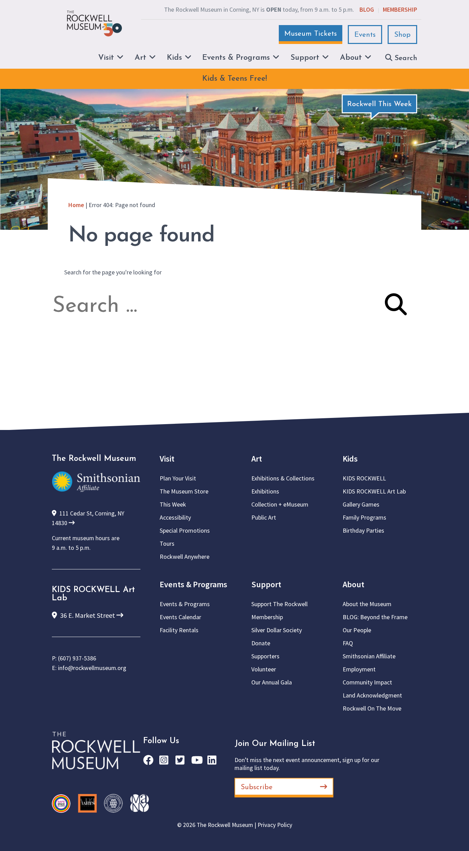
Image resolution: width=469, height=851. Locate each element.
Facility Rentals (179, 630)
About (353, 584)
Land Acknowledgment (372, 695)
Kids (350, 458)
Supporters (265, 656)
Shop (402, 34)
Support (266, 584)
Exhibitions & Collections (282, 478)
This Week (173, 504)
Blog (366, 9)
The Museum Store (184, 491)
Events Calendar (180, 617)
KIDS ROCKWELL (364, 478)
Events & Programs (193, 584)
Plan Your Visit (178, 478)
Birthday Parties (363, 530)
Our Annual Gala (271, 682)
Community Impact (367, 682)
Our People (357, 630)
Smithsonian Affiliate (369, 656)
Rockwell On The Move (372, 708)
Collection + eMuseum (279, 504)
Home (76, 205)
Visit (167, 458)
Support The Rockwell (279, 604)
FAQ (348, 643)
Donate (260, 643)
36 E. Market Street (87, 615)
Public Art (263, 517)
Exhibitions (265, 491)
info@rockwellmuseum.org (92, 668)
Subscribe (257, 787)
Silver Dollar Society (276, 630)
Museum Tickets (310, 33)
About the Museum (367, 604)
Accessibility (175, 517)
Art (256, 458)
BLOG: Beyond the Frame (375, 617)
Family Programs (364, 517)
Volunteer (263, 669)
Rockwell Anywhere (184, 556)
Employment (359, 669)
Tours (167, 543)
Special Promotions (185, 530)
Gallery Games (361, 504)
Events (365, 34)
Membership (400, 9)
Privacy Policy (275, 825)
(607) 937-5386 (77, 658)
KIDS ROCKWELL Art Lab (374, 491)
